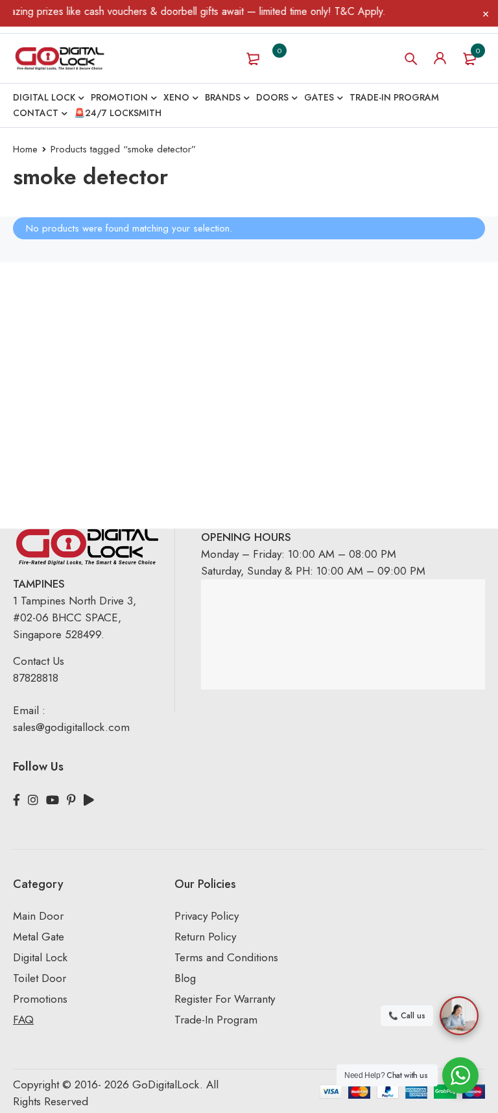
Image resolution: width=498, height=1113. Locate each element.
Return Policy (205, 936)
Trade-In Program (215, 1019)
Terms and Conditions (226, 957)
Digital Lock (40, 957)
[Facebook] (16, 800)
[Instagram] (33, 800)
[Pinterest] (71, 800)
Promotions (40, 999)
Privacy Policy (206, 916)
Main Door (38, 916)
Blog (185, 978)
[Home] (59, 58)
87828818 (35, 678)
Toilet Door (39, 978)
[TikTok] (89, 800)
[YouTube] (52, 800)
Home (25, 149)
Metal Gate (38, 936)
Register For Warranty (226, 999)
